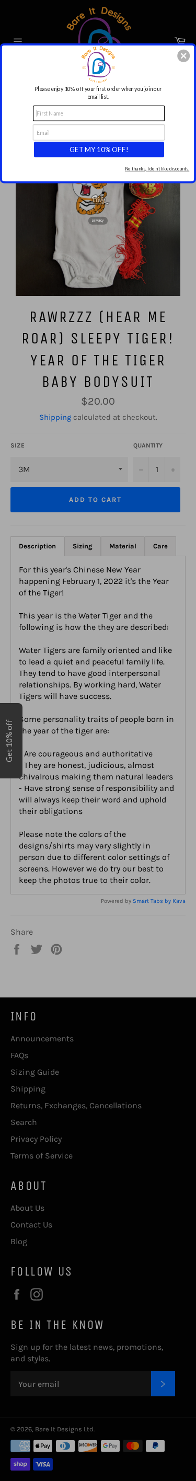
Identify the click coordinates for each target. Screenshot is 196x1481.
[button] (183, 55)
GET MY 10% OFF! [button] (99, 149)
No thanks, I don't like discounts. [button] (157, 168)
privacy (97, 220)
